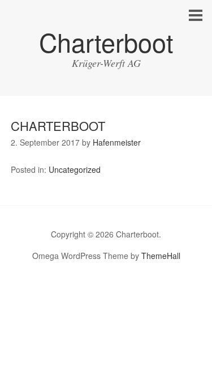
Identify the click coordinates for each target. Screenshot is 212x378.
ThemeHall (160, 255)
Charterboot (106, 41)
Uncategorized (75, 169)
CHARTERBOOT (58, 125)
